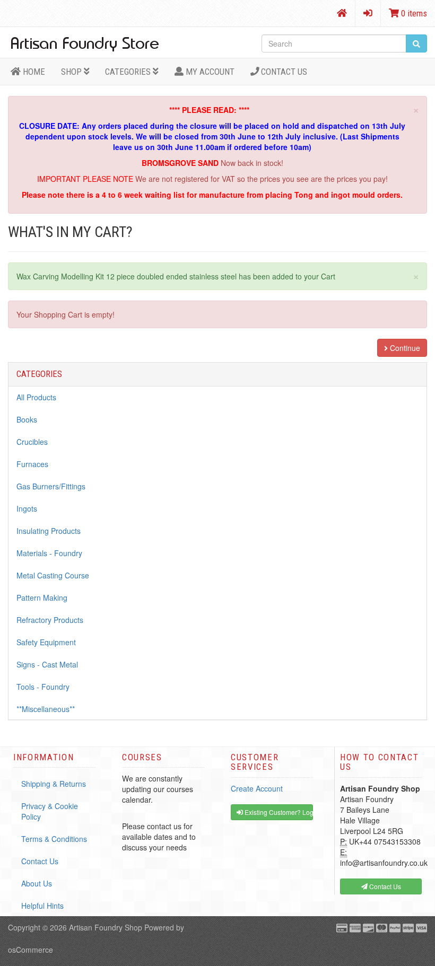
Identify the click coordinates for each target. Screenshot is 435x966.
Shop (72, 71)
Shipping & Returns (53, 783)
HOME (33, 71)
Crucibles (32, 441)
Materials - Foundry (49, 553)
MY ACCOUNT (209, 71)
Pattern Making (41, 597)
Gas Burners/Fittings (50, 486)
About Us (36, 883)
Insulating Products (48, 530)
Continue (404, 348)
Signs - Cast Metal (47, 664)
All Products (36, 397)
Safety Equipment (46, 642)
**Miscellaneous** (45, 709)
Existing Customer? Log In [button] (278, 811)
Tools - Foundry (42, 686)
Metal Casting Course (52, 575)
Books (26, 419)
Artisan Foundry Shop (105, 927)
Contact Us (283, 71)
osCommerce (30, 949)
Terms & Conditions (54, 838)
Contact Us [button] (384, 886)
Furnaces (32, 464)
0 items (413, 13)
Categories (129, 71)
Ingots (26, 508)
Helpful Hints (42, 905)
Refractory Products (49, 619)
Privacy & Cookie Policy (49, 811)
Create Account (257, 788)
